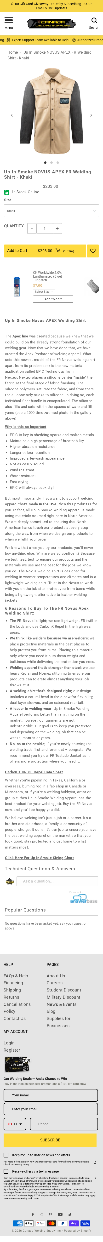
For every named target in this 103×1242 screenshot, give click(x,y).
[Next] (91, 115)
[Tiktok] (70, 1214)
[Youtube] (60, 1214)
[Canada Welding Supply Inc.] (51, 23)
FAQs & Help (16, 975)
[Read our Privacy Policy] (95, 1162)
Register (12, 1050)
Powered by (76, 892)
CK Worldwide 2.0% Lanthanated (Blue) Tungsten (47, 276)
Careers (55, 982)
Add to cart (53, 299)
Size (7, 200)
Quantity (14, 226)
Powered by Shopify (77, 1230)
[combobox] (15, 1124)
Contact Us (15, 1018)
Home (12, 52)
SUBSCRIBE (50, 1140)
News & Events (62, 1004)
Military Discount (63, 997)
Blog (51, 1011)
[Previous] (11, 115)
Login (9, 1042)
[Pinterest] (50, 1214)
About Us (56, 975)
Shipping (12, 989)
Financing (13, 982)
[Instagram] (41, 1214)
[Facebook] (33, 1214)
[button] (9, 23)
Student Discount (64, 989)
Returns (11, 997)
